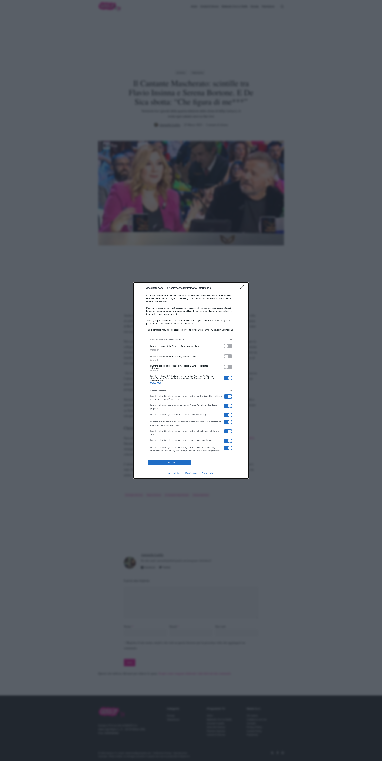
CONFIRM (169, 462)
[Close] (242, 288)
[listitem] (191, 339)
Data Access (191, 473)
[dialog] (191, 380)
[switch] (228, 346)
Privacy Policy (207, 473)
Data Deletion (174, 473)
